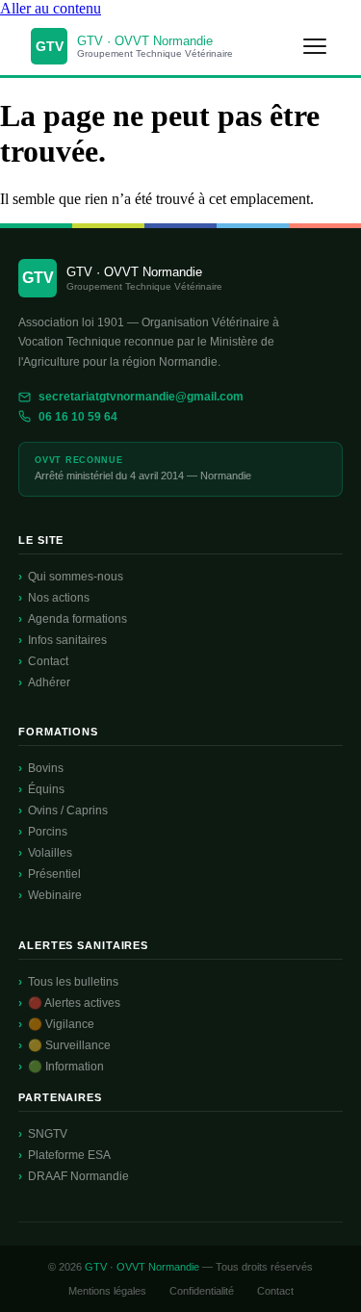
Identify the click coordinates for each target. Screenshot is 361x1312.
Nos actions (59, 598)
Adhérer (49, 682)
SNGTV (47, 1134)
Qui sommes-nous (75, 576)
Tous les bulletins (73, 982)
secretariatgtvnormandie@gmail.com (141, 396)
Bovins (46, 768)
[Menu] (314, 46)
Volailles (50, 853)
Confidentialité (201, 1291)
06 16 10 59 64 (78, 417)
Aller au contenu (50, 8)
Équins (46, 789)
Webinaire (55, 895)
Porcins (47, 831)
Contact (48, 661)
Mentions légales (107, 1291)
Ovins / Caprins (68, 810)
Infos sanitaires (67, 640)
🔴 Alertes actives (74, 1003)
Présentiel (54, 874)
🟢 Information (66, 1066)
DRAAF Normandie (78, 1176)
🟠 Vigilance (61, 1024)
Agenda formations (77, 619)
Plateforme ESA (69, 1155)
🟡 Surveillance (69, 1045)
